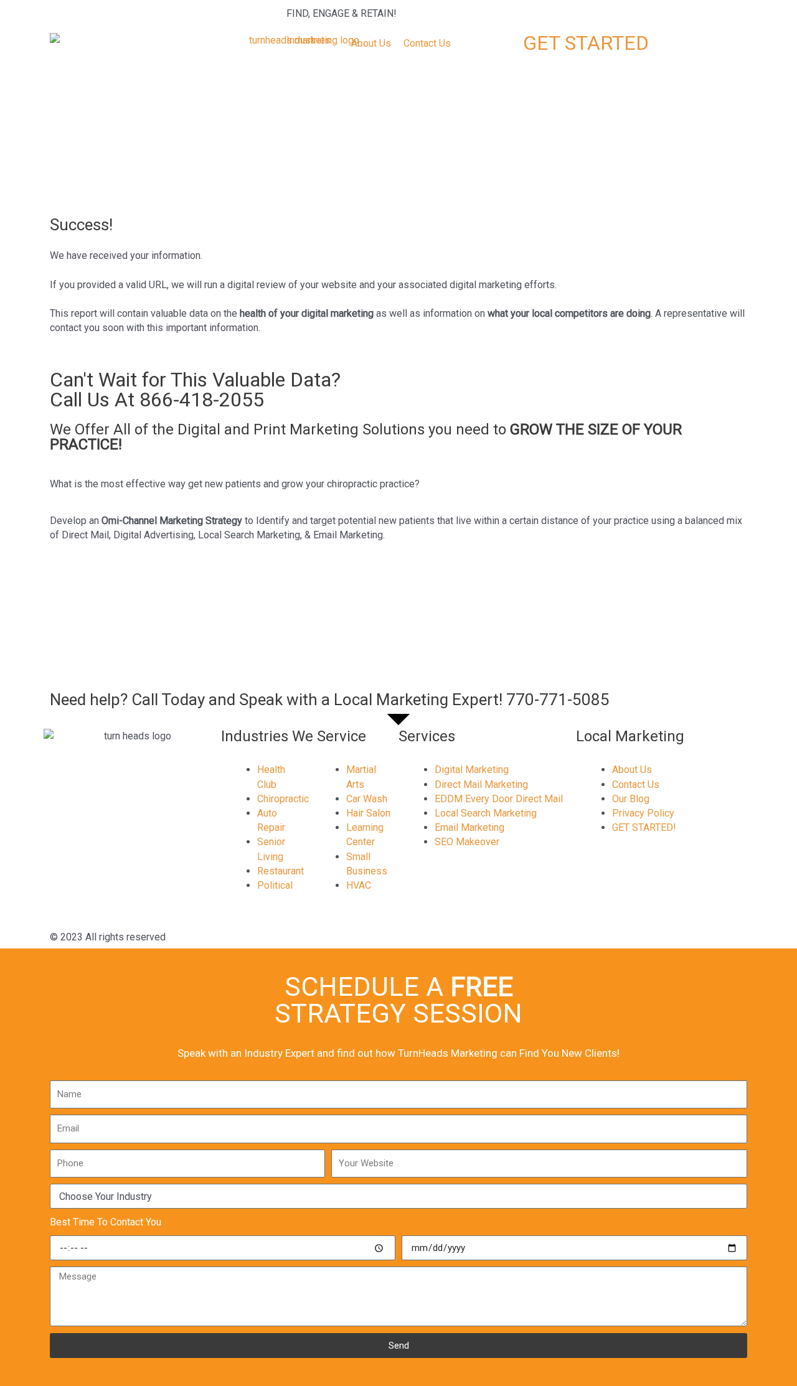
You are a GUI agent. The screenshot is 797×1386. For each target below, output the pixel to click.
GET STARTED (586, 43)
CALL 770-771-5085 (568, 13)
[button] (315, 40)
